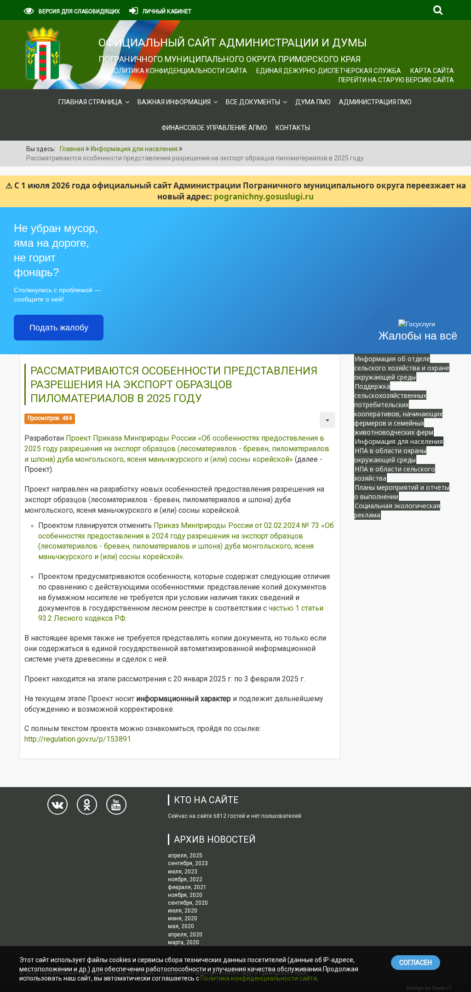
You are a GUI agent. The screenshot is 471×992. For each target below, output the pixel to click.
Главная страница (90, 102)
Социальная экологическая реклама (397, 510)
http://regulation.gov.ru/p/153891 (77, 739)
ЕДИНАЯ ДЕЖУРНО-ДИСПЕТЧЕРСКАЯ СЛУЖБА (328, 70)
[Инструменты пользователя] (327, 420)
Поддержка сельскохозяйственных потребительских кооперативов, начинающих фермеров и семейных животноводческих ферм (398, 409)
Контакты (293, 127)
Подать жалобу (58, 327)
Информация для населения (399, 441)
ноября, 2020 (185, 895)
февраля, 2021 (187, 887)
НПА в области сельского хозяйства (394, 473)
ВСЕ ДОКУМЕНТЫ (253, 102)
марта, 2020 (183, 942)
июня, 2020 (182, 918)
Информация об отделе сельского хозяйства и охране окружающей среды (401, 367)
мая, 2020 (181, 926)
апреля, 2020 (185, 934)
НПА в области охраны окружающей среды (390, 455)
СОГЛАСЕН (415, 962)
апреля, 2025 (185, 855)
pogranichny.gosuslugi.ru (264, 196)
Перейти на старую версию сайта (396, 80)
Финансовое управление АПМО (214, 127)
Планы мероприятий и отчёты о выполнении (401, 492)
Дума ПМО (313, 102)
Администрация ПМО (375, 102)
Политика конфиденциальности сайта (178, 70)
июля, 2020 (182, 910)
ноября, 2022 (185, 879)
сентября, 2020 (188, 903)
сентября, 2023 (188, 863)
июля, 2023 (182, 871)
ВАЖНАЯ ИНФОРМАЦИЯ (174, 102)
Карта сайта (432, 70)
